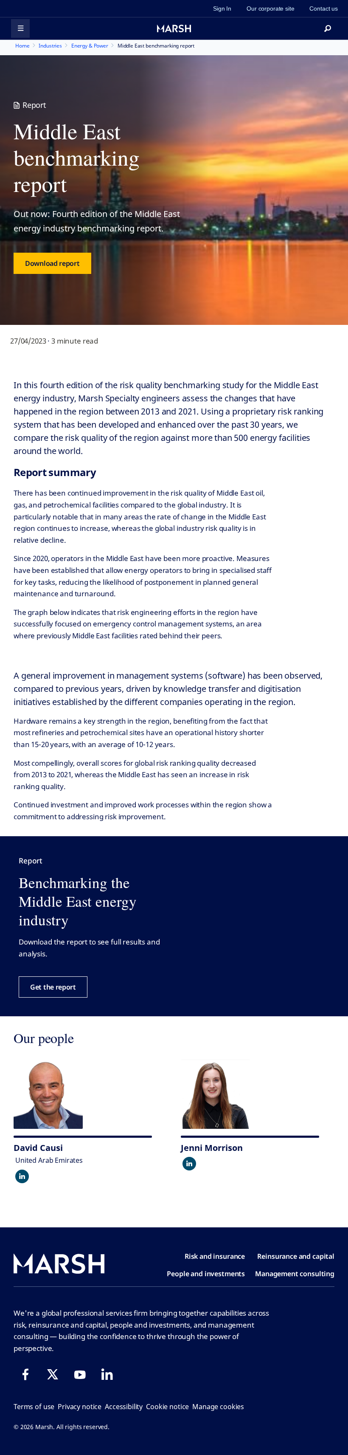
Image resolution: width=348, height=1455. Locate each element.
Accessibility (124, 1406)
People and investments (206, 1273)
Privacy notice (79, 1406)
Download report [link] (52, 263)
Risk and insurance (215, 1256)
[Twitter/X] (52, 1374)
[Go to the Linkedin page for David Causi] (22, 1176)
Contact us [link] (323, 8)
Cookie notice (167, 1406)
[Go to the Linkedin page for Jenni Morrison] (189, 1163)
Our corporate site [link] (270, 8)
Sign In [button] (222, 8)
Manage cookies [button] (218, 1406)
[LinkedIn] (107, 1374)
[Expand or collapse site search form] (327, 28)
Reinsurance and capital (295, 1256)
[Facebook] (25, 1374)
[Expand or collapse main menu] (20, 28)
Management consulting (294, 1273)
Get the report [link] (53, 987)
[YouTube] (80, 1374)
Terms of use (34, 1406)
